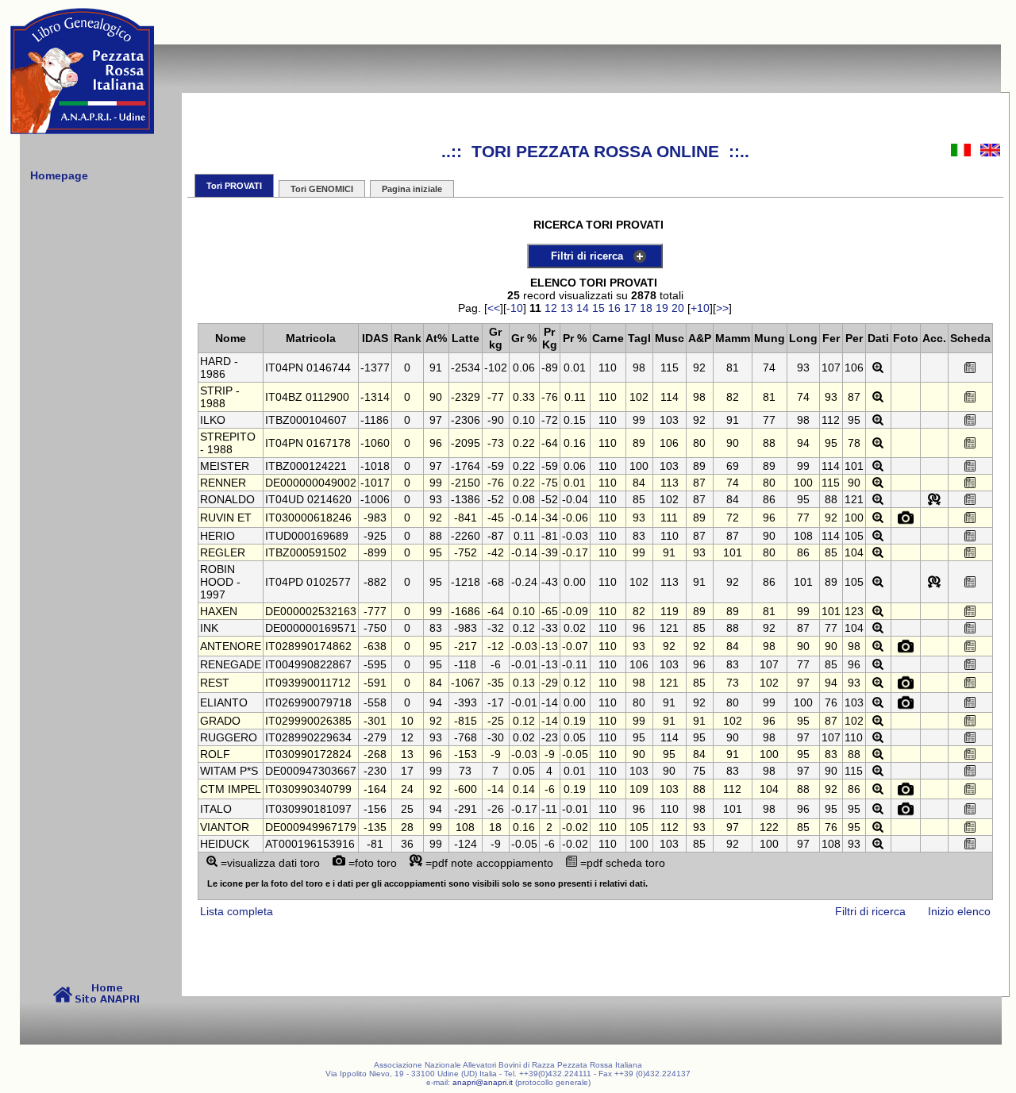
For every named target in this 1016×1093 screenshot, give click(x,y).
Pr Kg (549, 338)
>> (722, 308)
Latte (465, 338)
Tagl (639, 338)
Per (854, 338)
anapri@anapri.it (482, 1082)
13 (566, 308)
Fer (831, 338)
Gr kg (495, 338)
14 (582, 308)
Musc (669, 338)
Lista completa (236, 911)
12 (551, 308)
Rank (407, 338)
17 (630, 308)
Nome (230, 338)
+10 (700, 308)
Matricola (311, 338)
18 (646, 308)
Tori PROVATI (234, 186)
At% (436, 338)
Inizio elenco (959, 911)
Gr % (524, 338)
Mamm (732, 338)
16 (614, 308)
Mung (769, 338)
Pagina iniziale (412, 189)
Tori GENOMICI (322, 189)
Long (803, 338)
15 (598, 308)
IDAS (375, 338)
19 (662, 308)
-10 (514, 308)
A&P (699, 338)
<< (493, 308)
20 (678, 308)
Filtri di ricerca (587, 256)
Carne (608, 338)
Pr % (575, 338)
